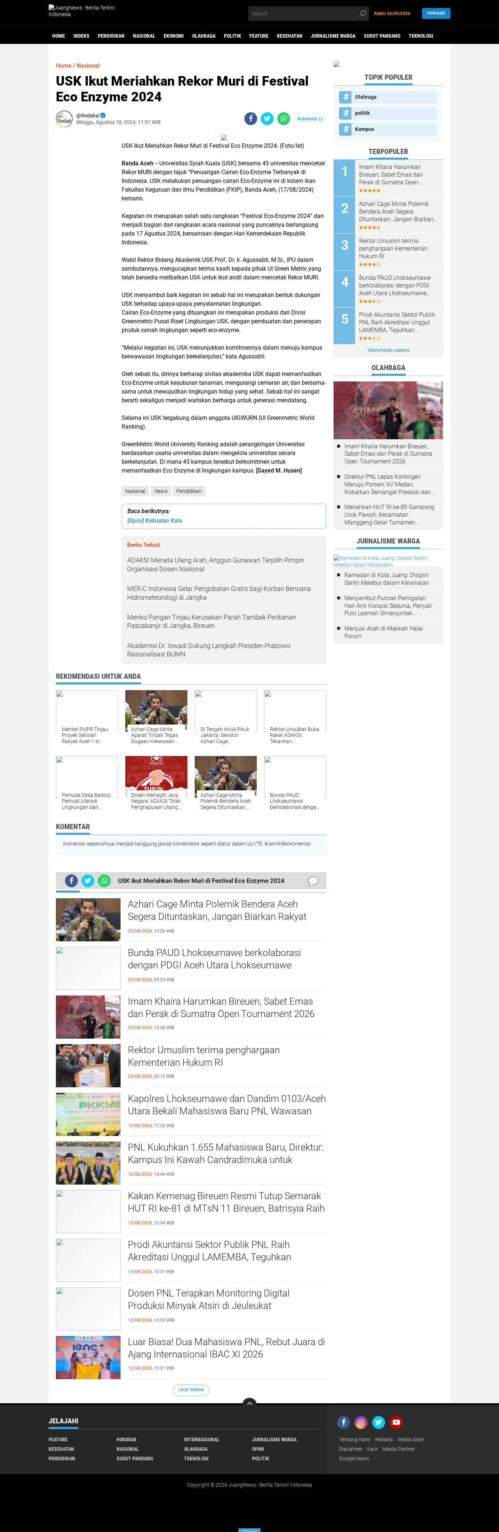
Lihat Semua (191, 1390)
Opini (258, 1449)
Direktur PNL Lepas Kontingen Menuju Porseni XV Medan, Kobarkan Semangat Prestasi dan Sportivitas (387, 484)
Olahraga (204, 36)
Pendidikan (111, 36)
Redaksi (384, 1439)
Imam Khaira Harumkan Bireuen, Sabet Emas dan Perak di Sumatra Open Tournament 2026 (221, 1007)
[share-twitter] (267, 118)
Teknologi (421, 36)
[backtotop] (249, 1405)
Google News (354, 1458)
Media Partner (399, 1449)
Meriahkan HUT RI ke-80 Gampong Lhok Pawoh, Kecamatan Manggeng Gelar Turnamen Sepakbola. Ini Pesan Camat (389, 515)
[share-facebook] (250, 118)
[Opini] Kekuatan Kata (154, 520)
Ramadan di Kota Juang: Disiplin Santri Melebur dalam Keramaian (386, 579)
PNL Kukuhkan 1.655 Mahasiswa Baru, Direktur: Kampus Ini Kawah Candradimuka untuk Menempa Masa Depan (225, 1160)
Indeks (81, 36)
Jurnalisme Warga (333, 36)
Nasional (144, 36)
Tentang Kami (354, 1439)
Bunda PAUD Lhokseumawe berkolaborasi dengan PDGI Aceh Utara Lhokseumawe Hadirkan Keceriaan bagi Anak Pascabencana (221, 965)
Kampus (364, 129)
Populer (436, 13)
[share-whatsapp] (283, 118)
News (161, 491)
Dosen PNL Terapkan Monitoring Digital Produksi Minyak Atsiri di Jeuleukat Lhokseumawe (209, 1306)
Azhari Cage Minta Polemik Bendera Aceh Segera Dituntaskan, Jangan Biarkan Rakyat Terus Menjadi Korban (217, 916)
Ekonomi (174, 36)
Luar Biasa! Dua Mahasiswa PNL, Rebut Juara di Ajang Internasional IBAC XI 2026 (226, 1348)
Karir (372, 1449)
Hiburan (126, 1439)
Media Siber (411, 1439)
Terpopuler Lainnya (388, 350)
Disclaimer (350, 1449)
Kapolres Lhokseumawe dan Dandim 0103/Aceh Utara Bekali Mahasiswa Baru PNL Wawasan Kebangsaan (227, 1111)
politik (232, 36)
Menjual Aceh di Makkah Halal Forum (383, 632)
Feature (259, 36)
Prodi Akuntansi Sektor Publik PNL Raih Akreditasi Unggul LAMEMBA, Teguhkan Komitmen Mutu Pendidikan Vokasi (209, 1257)
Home (58, 36)
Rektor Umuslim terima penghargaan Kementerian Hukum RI (204, 1056)
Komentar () (310, 118)
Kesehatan (289, 36)
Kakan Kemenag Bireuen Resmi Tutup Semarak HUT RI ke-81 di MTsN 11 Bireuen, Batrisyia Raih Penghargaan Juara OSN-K (226, 1208)
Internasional (202, 1439)
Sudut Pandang (382, 36)
